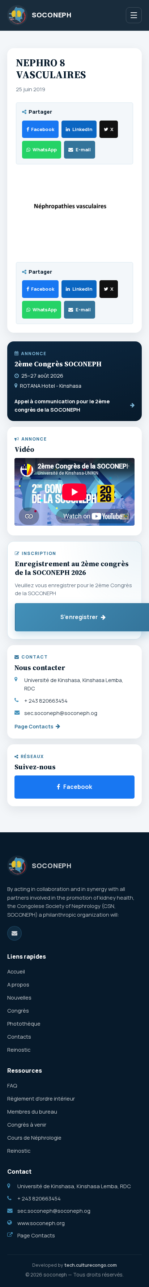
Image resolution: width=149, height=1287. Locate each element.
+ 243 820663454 (46, 700)
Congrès (18, 1010)
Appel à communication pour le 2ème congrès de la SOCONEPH (62, 405)
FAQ (12, 1085)
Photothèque (24, 1023)
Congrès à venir (26, 1124)
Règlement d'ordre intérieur (41, 1098)
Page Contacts (33, 726)
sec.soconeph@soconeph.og (60, 713)
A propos (18, 984)
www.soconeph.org (41, 1223)
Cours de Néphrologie (34, 1137)
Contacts (19, 1036)
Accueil (16, 971)
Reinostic (18, 1049)
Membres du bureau (32, 1111)
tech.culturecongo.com (90, 1265)
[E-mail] (14, 933)
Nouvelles (19, 997)
